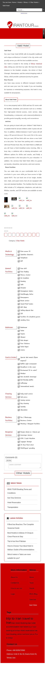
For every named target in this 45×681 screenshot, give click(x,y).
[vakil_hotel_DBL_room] (29, 199)
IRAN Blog (33, 594)
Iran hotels (24, 627)
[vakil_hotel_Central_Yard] (21, 199)
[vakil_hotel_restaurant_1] (7, 214)
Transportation (12, 507)
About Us (14, 577)
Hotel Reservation (14, 502)
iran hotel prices (28, 634)
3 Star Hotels (33, 2)
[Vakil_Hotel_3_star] (7, 199)
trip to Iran (14, 618)
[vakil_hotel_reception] (21, 207)
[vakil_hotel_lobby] (14, 207)
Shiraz (26, 2)
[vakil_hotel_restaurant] (29, 207)
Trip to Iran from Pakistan (16, 541)
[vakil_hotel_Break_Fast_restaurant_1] (14, 198)
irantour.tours (24, 13)
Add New (9, 460)
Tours (31, 583)
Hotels (20, 2)
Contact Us (15, 583)
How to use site (16, 588)
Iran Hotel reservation (25, 631)
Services (32, 599)
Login (13, 594)
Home (14, 2)
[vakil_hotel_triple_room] (14, 214)
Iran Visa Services (14, 498)
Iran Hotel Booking (19, 623)
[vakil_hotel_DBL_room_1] (7, 206)
